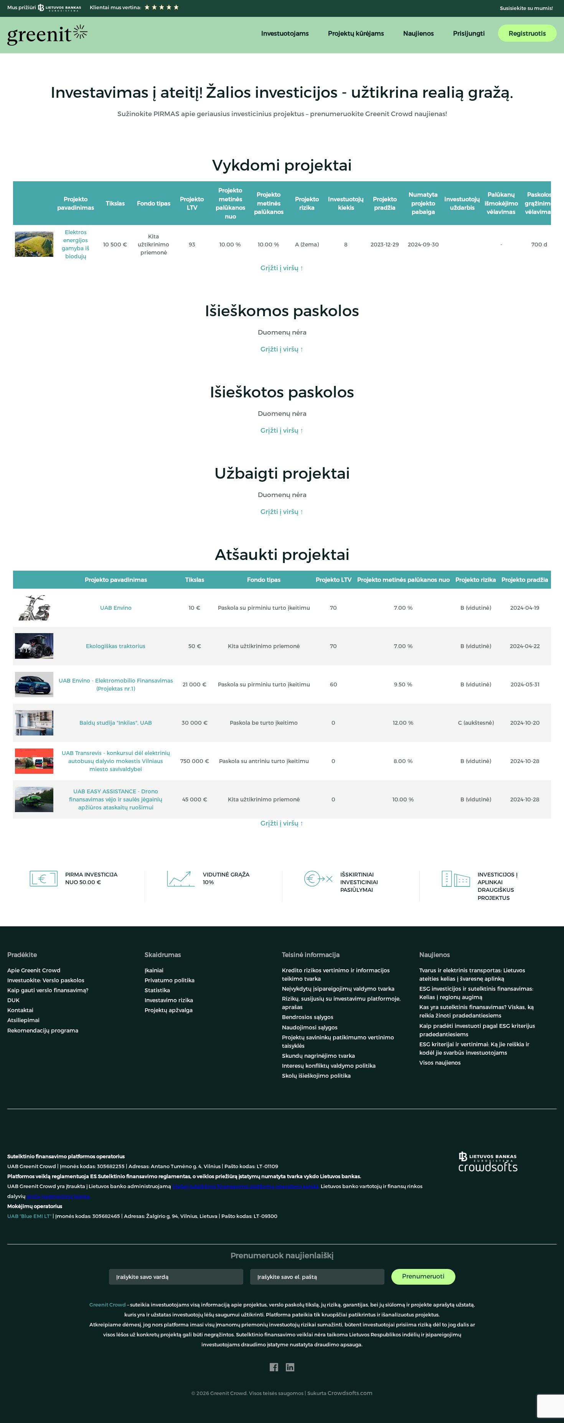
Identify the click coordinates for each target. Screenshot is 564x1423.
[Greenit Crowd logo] (47, 35)
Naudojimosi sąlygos (310, 1027)
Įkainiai (154, 970)
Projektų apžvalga (169, 1010)
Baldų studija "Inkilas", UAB (115, 722)
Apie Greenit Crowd (34, 970)
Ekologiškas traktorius (115, 646)
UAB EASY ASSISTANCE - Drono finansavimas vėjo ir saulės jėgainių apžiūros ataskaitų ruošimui (115, 799)
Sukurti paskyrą (385, 1399)
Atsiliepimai (23, 1020)
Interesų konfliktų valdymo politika (329, 1065)
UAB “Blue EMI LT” (29, 1216)
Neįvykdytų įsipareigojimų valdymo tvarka (338, 988)
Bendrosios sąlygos (307, 1017)
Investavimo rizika (169, 1000)
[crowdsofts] (487, 1166)
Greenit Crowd (107, 1305)
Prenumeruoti (423, 1276)
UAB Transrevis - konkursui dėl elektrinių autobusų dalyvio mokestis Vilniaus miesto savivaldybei (116, 761)
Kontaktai (20, 1010)
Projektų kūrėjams (356, 33)
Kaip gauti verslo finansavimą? (47, 990)
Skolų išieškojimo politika (316, 1075)
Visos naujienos (440, 1062)
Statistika (157, 990)
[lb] (487, 1155)
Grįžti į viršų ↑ (282, 267)
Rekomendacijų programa (42, 1030)
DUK (13, 1000)
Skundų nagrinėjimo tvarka (318, 1055)
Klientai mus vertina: (115, 7)
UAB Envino (116, 607)
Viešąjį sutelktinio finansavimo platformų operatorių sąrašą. (246, 1186)
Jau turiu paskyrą (458, 1399)
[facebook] (274, 1367)
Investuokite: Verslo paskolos (45, 980)
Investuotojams (285, 33)
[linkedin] (290, 1367)
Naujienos (418, 33)
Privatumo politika (170, 980)
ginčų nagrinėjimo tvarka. (58, 1196)
